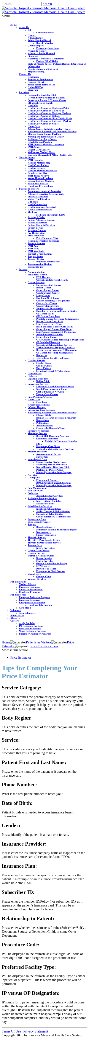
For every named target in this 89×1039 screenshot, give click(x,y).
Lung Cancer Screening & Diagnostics (56, 332)
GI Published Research (48, 342)
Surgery (32, 524)
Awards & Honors (37, 50)
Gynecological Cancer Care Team (54, 329)
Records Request (36, 243)
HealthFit (33, 105)
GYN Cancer (43, 566)
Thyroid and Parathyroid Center (53, 358)
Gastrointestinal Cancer (48, 285)
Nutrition (32, 475)
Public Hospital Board (39, 40)
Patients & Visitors (29, 188)
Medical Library (27, 584)
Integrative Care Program (41, 410)
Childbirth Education (47, 438)
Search (47, 4)
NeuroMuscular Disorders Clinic (53, 467)
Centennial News (45, 32)
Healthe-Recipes (36, 168)
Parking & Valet (36, 217)
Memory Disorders (37, 451)
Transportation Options (40, 264)
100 (30, 30)
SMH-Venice (34, 147)
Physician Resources (29, 587)
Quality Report (36, 45)
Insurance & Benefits (30, 628)
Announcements (44, 425)
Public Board (17, 615)
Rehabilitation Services (40, 506)
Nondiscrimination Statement (43, 69)
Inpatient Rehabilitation (48, 508)
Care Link (41, 402)
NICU (39, 443)
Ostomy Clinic (43, 576)
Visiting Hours (35, 266)
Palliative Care (35, 490)
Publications (42, 423)
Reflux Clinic (43, 381)
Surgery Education (46, 534)
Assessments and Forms (48, 454)
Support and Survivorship (49, 308)
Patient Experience (37, 222)
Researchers (42, 420)
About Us (24, 27)
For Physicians (18, 581)
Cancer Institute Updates (41, 181)
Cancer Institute (36, 282)
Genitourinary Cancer (48, 292)
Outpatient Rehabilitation (49, 514)
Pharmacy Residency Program (35, 633)
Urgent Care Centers (38, 149)
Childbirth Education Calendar (61, 441)
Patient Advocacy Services (41, 220)
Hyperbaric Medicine (39, 404)
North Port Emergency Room (51, 389)
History (32, 35)
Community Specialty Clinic (42, 95)
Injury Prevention (45, 547)
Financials (33, 56)
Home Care (34, 126)
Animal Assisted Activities (49, 334)
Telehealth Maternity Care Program (55, 449)
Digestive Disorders (38, 378)
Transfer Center (36, 259)
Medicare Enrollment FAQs (50, 214)
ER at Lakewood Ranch (40, 102)
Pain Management (37, 488)
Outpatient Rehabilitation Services (54, 345)
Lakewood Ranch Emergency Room (55, 386)
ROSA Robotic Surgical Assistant (53, 482)
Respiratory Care (37, 519)
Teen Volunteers (27, 613)
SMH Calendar (35, 160)
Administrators (35, 37)
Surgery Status (35, 256)
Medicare (32, 212)
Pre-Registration (36, 233)
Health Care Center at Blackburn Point (48, 108)
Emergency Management (32, 602)
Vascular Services (37, 579)
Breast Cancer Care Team (49, 321)
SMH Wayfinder (36, 251)
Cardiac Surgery (45, 363)
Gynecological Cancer (47, 290)
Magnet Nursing (36, 71)
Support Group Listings (40, 253)
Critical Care (34, 373)
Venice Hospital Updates (40, 178)
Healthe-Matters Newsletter (42, 170)
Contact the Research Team (50, 428)
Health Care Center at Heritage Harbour (49, 113)
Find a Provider (44, 561)
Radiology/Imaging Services (42, 498)
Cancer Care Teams (46, 303)
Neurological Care (37, 459)
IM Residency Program (31, 626)
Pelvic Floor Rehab (46, 568)
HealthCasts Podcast (38, 165)
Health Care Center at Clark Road (46, 110)
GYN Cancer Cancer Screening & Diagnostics (60, 339)
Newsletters (42, 456)
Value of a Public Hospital (41, 53)
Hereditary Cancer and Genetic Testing (56, 311)
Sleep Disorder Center (39, 521)
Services (23, 269)
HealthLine (33, 76)
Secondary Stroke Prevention (51, 464)
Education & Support (47, 480)
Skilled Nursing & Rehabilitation (53, 511)
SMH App (33, 246)
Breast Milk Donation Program (52, 436)
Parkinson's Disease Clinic (49, 469)
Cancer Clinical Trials (47, 305)
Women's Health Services (41, 555)
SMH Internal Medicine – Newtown (46, 144)
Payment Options (37, 230)
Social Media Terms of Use (41, 84)
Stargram (33, 89)
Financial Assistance (38, 196)
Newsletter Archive (37, 173)
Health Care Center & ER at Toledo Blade (50, 118)
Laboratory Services (38, 430)
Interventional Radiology (49, 501)
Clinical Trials (43, 415)
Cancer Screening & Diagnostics (53, 300)
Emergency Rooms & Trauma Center (47, 100)
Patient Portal (35, 227)
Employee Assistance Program (34, 597)
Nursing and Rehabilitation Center (46, 136)
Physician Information (48, 261)
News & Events (27, 157)
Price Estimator (36, 235)
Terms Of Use (11, 1031)
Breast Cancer (43, 287)
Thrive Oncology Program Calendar (55, 347)
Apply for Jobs (27, 623)
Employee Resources (29, 600)
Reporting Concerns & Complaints (46, 58)
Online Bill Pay (35, 87)
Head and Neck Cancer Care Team (54, 326)
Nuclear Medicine (45, 503)
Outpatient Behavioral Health (52, 279)
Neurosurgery (43, 532)
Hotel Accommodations (40, 209)
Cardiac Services (36, 360)
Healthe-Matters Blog (39, 162)
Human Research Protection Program (56, 417)
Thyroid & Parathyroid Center (44, 540)
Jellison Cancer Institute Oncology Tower (49, 129)
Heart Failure (43, 368)
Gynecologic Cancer (46, 337)
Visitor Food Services (39, 199)
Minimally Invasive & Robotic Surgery (56, 529)
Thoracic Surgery (37, 537)
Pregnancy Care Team (48, 446)
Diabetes (32, 376)
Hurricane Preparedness (40, 186)
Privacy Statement (35, 1031)
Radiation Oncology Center (42, 139)
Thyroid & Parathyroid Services (44, 542)
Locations (24, 92)
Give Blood (25, 607)
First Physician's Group (40, 397)
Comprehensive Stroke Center (52, 462)
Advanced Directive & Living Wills (46, 194)
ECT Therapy (43, 277)
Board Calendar (44, 43)
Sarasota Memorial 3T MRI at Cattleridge (50, 155)
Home (13, 24)
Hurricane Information (40, 605)
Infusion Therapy (37, 407)
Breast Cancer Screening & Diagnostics (56, 350)
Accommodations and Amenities (44, 191)
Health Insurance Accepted (42, 207)
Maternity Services (37, 433)
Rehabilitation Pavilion (40, 142)
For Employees (18, 594)
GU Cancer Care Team (48, 316)
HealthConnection (37, 204)
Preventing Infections (47, 48)
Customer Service (37, 82)
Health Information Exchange (43, 240)
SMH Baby (33, 248)
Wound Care (34, 574)
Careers (14, 620)
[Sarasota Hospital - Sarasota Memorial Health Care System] (43, 8)
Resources (41, 355)
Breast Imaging (44, 558)
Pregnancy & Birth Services (50, 571)
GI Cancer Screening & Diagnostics (54, 352)
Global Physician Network (50, 391)
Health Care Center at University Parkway (50, 121)
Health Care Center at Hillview (44, 116)
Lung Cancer (43, 295)
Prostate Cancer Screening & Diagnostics (57, 318)
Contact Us (25, 74)
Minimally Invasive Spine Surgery (54, 472)
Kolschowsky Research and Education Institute (52, 131)
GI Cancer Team (45, 313)
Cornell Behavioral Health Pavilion (46, 97)
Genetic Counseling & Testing (51, 563)
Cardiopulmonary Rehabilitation (53, 516)
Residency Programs (29, 592)
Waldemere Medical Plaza (41, 152)
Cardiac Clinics (44, 365)
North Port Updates (38, 183)
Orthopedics (34, 477)
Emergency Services (38, 384)
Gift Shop (33, 201)
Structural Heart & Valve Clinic (53, 371)
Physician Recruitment (31, 589)
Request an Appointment (40, 79)
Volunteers (15, 610)
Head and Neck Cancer (48, 298)
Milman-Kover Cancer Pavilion (44, 134)
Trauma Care (35, 545)
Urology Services (36, 553)
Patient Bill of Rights (47, 61)
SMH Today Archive (38, 175)
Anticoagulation (36, 272)
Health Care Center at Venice (43, 123)
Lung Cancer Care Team (49, 324)
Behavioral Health (37, 274)
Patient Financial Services (41, 225)
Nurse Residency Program (32, 631)
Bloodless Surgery (45, 527)
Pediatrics (33, 493)
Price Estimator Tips (47, 238)
